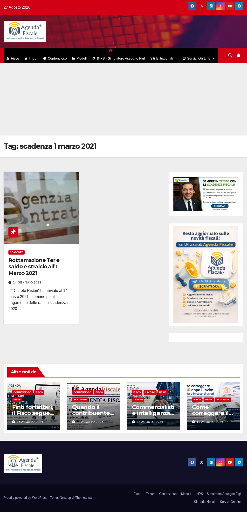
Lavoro (150, 392)
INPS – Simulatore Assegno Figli (218, 494)
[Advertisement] (123, 99)
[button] (230, 55)
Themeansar (83, 497)
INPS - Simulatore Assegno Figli (121, 58)
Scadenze (16, 252)
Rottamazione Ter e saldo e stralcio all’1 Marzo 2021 (33, 266)
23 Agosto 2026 (90, 422)
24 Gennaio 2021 (27, 282)
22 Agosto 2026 (150, 422)
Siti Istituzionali (161, 58)
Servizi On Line (198, 58)
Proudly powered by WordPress (26, 497)
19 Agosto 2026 (210, 422)
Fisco (15, 58)
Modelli (81, 58)
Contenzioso (57, 58)
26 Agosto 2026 (30, 422)
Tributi (33, 58)
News (17, 399)
